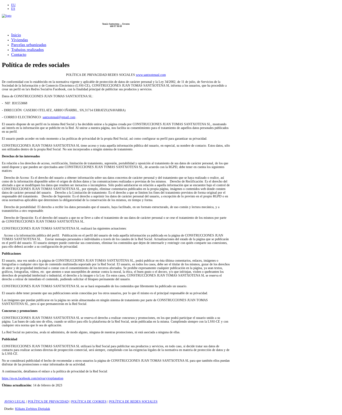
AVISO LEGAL (14, 401)
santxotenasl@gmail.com (59, 117)
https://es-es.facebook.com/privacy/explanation (32, 378)
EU (13, 5)
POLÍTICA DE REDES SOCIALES (133, 401)
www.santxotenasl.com (151, 75)
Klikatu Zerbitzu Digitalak (32, 409)
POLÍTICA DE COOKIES (89, 401)
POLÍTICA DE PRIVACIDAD (48, 401)
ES (13, 8)
